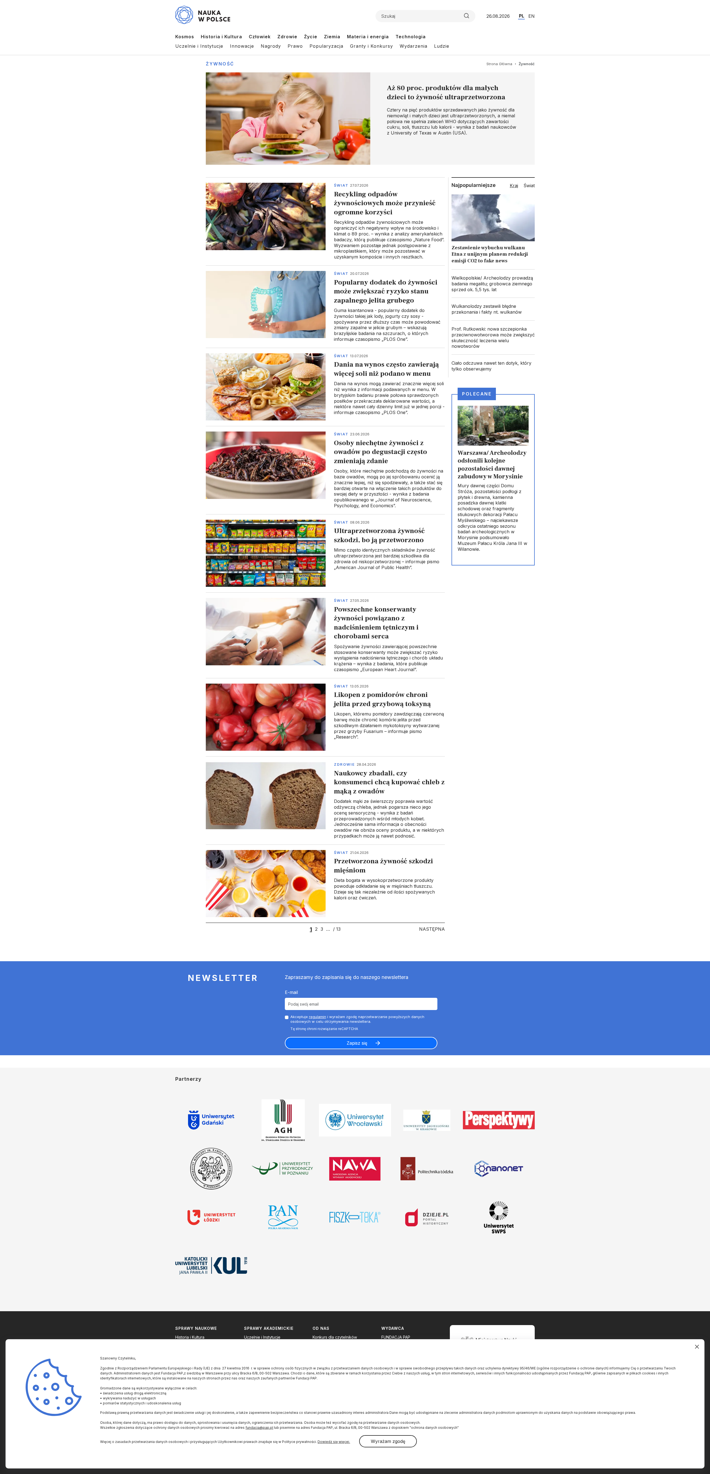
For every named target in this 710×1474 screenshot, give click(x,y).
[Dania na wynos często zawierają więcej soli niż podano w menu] (325, 387)
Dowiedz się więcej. (334, 1442)
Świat (341, 185)
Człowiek (260, 36)
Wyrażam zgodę (388, 1441)
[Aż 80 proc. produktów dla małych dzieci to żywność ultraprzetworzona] (370, 118)
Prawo (295, 46)
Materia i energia (368, 36)
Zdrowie (287, 36)
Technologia (410, 36)
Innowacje (242, 46)
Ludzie (441, 46)
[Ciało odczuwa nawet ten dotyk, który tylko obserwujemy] (493, 366)
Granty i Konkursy (371, 46)
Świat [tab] (529, 185)
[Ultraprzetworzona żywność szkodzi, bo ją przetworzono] (325, 553)
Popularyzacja (326, 46)
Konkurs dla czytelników (335, 1337)
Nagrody (271, 46)
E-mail (291, 992)
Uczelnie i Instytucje (199, 46)
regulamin (317, 1016)
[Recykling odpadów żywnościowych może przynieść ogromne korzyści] (325, 221)
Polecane (476, 394)
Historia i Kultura (221, 36)
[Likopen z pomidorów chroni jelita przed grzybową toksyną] (325, 717)
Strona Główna (499, 64)
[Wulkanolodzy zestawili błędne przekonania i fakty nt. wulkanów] (493, 309)
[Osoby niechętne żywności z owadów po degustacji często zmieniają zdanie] (325, 470)
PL (521, 16)
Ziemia (332, 36)
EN (531, 16)
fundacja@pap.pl (259, 1427)
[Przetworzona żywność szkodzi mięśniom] (325, 883)
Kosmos (184, 36)
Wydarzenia (413, 46)
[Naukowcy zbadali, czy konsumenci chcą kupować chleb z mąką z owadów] (325, 800)
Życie (310, 36)
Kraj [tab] (514, 185)
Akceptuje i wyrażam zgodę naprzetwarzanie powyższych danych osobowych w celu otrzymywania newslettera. (357, 1019)
